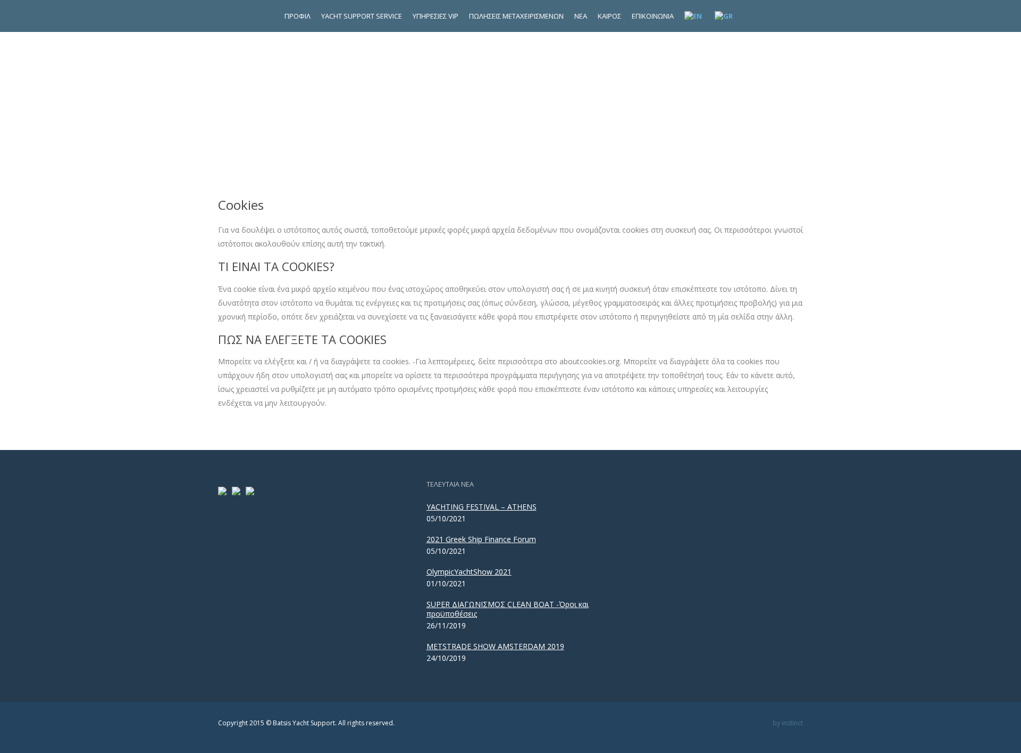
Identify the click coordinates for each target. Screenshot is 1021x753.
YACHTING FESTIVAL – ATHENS (481, 507)
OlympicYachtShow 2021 (469, 572)
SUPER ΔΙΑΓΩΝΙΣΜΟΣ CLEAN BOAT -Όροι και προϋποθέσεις (507, 609)
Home (485, 111)
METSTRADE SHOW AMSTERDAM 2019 (495, 646)
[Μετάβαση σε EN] (694, 16)
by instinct (788, 722)
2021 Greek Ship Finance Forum (481, 539)
